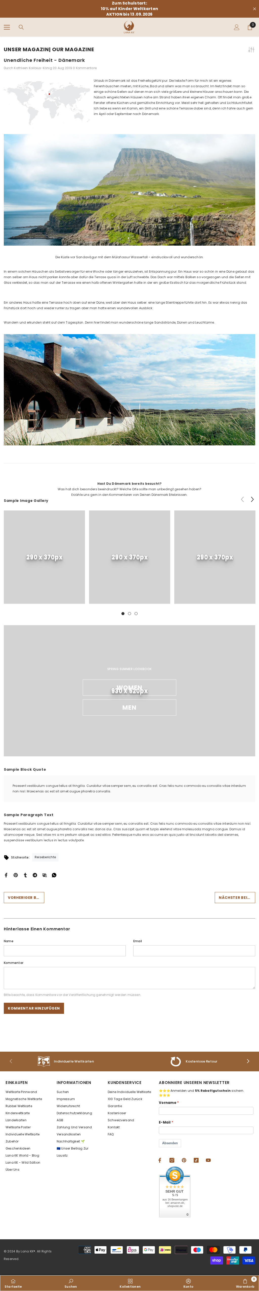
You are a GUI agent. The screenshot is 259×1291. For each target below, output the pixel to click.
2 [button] (129, 613)
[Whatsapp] (54, 875)
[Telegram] (35, 875)
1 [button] (122, 613)
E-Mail (165, 1122)
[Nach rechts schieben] (248, 1061)
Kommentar (13, 963)
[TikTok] (196, 1160)
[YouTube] (208, 1160)
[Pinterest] (15, 875)
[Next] (252, 499)
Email (137, 941)
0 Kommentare (85, 68)
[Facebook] (6, 875)
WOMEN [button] (130, 687)
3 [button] (136, 613)
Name (8, 941)
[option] (44, 560)
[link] (44, 557)
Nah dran (254, 9)
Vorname (167, 1102)
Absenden (170, 1143)
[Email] (44, 875)
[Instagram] (172, 1160)
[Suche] (21, 27)
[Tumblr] (25, 875)
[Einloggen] (237, 27)
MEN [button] (129, 707)
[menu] (7, 27)
